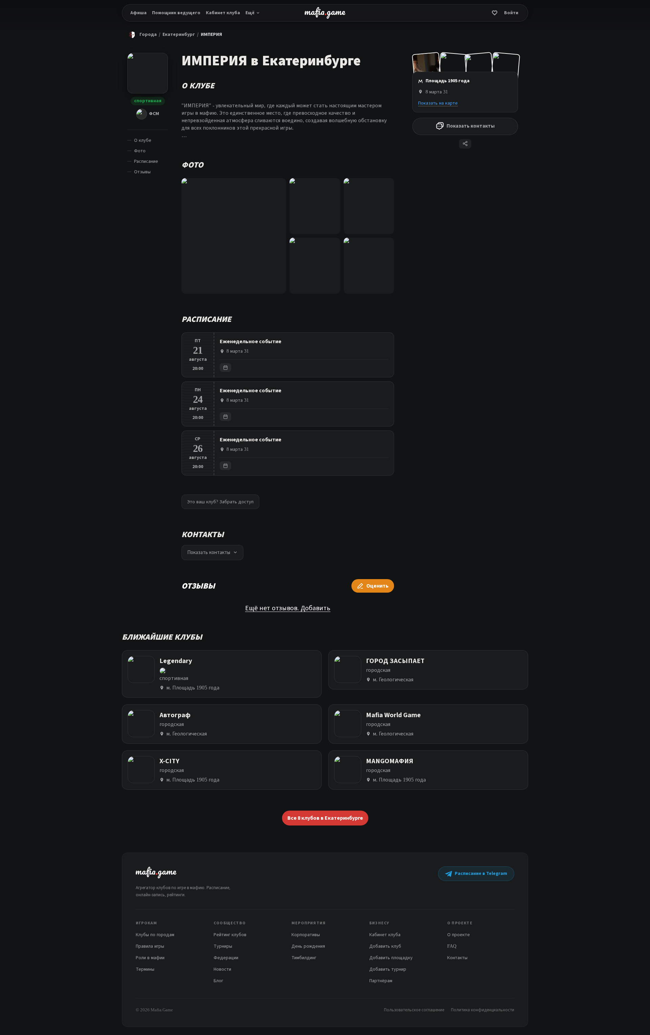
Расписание (146, 161)
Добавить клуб (385, 946)
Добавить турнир (387, 969)
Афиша (138, 12)
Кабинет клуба (223, 12)
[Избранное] (494, 12)
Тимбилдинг (303, 957)
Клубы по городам (155, 934)
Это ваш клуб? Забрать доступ (220, 501)
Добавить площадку (391, 957)
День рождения (308, 946)
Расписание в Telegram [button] (481, 873)
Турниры (223, 946)
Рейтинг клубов (230, 934)
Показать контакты (471, 126)
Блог (218, 980)
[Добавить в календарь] (225, 367)
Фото (140, 150)
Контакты (457, 957)
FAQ (451, 946)
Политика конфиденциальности (482, 1009)
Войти (511, 12)
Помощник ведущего (176, 12)
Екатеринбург (178, 34)
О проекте (458, 934)
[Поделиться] (465, 143)
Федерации (226, 957)
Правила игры (150, 946)
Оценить (377, 586)
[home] (325, 13)
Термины (145, 969)
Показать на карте (438, 102)
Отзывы (142, 171)
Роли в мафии (150, 957)
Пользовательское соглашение (414, 1009)
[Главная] (132, 34)
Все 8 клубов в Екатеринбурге (325, 818)
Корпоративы (305, 934)
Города (148, 34)
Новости (222, 969)
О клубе (142, 140)
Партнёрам (380, 980)
